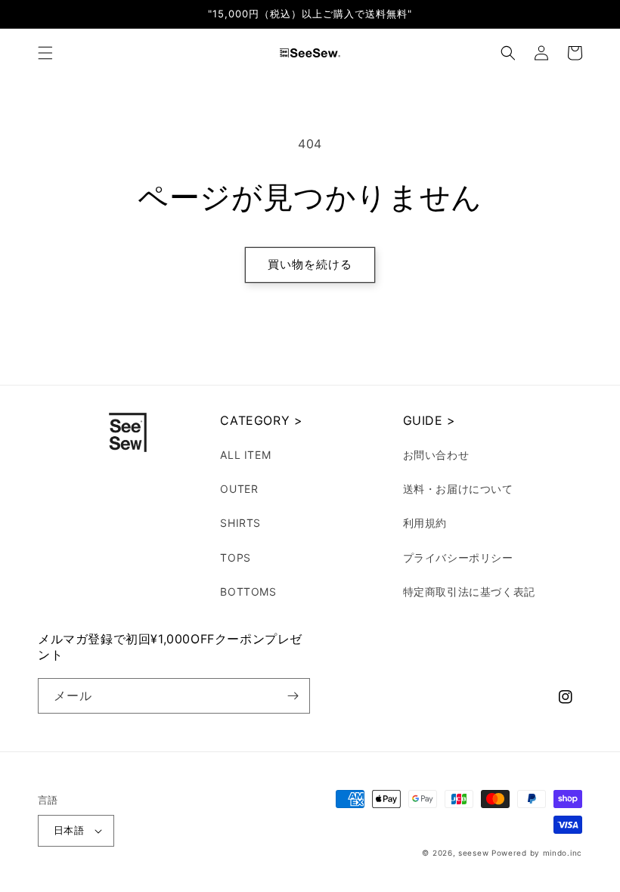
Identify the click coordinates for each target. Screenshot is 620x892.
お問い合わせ (436, 454)
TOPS (235, 557)
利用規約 (425, 522)
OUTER (239, 488)
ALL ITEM (245, 454)
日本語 (69, 830)
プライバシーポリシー (458, 557)
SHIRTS (240, 522)
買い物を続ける (310, 264)
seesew (473, 852)
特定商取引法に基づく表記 (469, 591)
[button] (45, 53)
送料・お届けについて (458, 488)
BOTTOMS (248, 591)
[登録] (292, 696)
